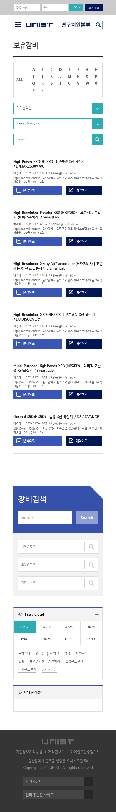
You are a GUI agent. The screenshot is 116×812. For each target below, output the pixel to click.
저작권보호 (56, 752)
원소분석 (81, 653)
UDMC (91, 627)
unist (39, 25)
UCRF (73, 24)
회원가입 (93, 8)
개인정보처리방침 (29, 752)
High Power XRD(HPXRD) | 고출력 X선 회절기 (49, 162)
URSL (69, 639)
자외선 (54, 653)
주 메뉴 (18, 24)
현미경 (40, 653)
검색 (98, 25)
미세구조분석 (27, 670)
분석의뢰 (29, 190)
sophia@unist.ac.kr (64, 224)
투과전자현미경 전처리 (45, 661)
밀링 (21, 661)
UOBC (47, 639)
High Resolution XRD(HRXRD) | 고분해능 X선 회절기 (54, 315)
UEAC (69, 627)
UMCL (24, 627)
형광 (67, 653)
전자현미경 (49, 670)
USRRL (91, 639)
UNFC (47, 627)
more (97, 614)
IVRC (24, 639)
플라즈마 (24, 653)
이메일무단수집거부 (85, 752)
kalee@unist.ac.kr (63, 173)
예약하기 (82, 190)
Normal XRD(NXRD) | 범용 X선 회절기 (43, 417)
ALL (19, 79)
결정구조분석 (74, 661)
